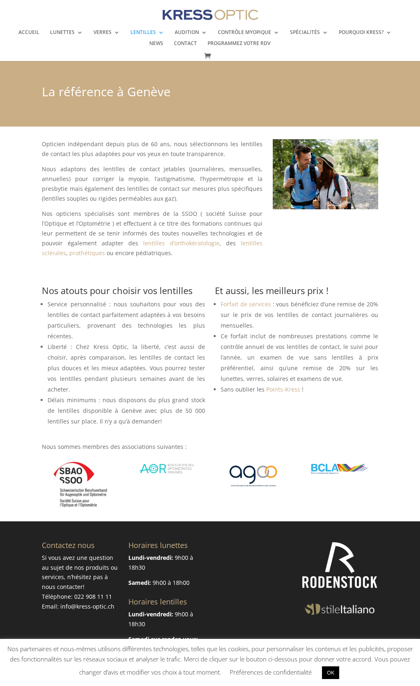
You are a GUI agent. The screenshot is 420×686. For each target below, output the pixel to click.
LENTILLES (143, 32)
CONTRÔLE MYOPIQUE (244, 32)
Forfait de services (246, 304)
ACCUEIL (28, 32)
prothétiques (87, 253)
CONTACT (185, 44)
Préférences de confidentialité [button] (271, 672)
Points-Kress (284, 389)
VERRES (103, 32)
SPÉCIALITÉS (305, 32)
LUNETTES (62, 32)
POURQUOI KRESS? (361, 32)
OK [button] (330, 672)
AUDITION (187, 32)
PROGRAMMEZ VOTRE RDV (239, 44)
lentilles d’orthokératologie (181, 243)
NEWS (156, 44)
